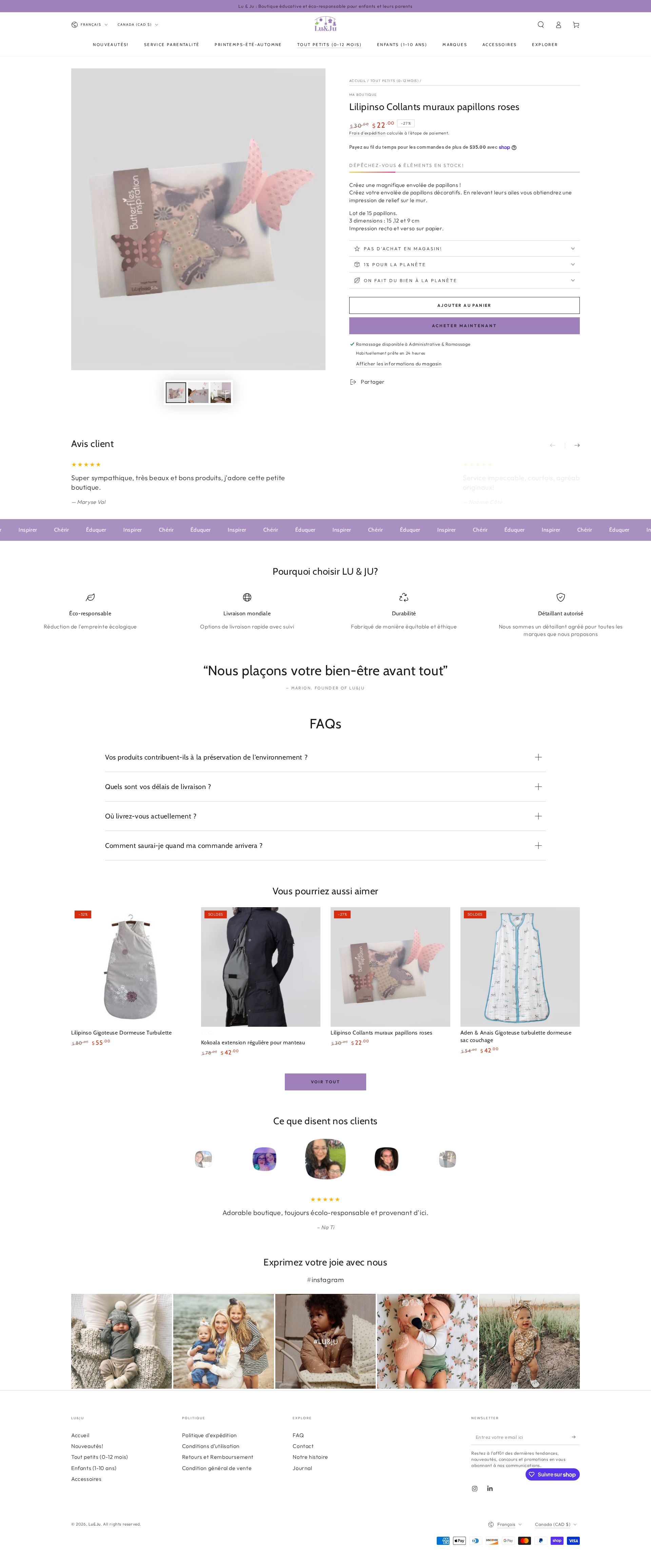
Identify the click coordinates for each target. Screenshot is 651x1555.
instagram (328, 1279)
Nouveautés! (87, 1446)
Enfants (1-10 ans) (94, 1468)
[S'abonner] (576, 1437)
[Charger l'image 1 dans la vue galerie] (176, 392)
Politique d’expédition (209, 1435)
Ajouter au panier (464, 305)
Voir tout (325, 1081)
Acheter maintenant (464, 325)
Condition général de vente (217, 1468)
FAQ (298, 1435)
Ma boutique (363, 94)
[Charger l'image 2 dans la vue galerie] (198, 392)
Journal (302, 1468)
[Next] (463, 1159)
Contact (303, 1446)
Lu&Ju (94, 1524)
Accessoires (86, 1478)
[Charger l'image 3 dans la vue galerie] (221, 392)
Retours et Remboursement (218, 1456)
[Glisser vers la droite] (572, 445)
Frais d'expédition (367, 132)
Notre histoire (310, 1456)
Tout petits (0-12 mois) (394, 81)
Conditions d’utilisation (211, 1446)
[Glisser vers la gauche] (557, 445)
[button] (541, 24)
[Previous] (188, 1159)
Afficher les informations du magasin (399, 364)
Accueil (357, 81)
